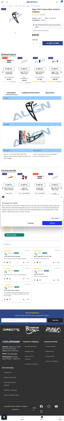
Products (10, 6)
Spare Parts (50, 93)
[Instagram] (49, 406)
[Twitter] (41, 411)
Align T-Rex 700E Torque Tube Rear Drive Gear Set (55, 72)
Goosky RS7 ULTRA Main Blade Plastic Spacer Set (9, 72)
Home (3, 6)
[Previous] (3, 72)
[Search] (7, 2)
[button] (36, 15)
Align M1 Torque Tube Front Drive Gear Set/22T (24, 188)
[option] (15, 17)
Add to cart (54, 43)
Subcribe (55, 320)
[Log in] (57, 2)
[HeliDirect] (11, 330)
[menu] (2, 2)
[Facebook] (41, 406)
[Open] (4, 417)
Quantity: (35, 40)
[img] (7, 251)
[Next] (61, 72)
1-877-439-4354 (12, 354)
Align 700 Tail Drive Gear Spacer (24, 72)
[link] (22, 418)
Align (39, 18)
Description (11, 93)
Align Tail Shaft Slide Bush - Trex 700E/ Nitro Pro (39, 72)
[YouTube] (56, 406)
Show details (55, 218)
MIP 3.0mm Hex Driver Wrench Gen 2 (8, 188)
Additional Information (31, 93)
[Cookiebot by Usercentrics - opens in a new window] (52, 197)
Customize (31, 223)
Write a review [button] (11, 235)
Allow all (52, 223)
